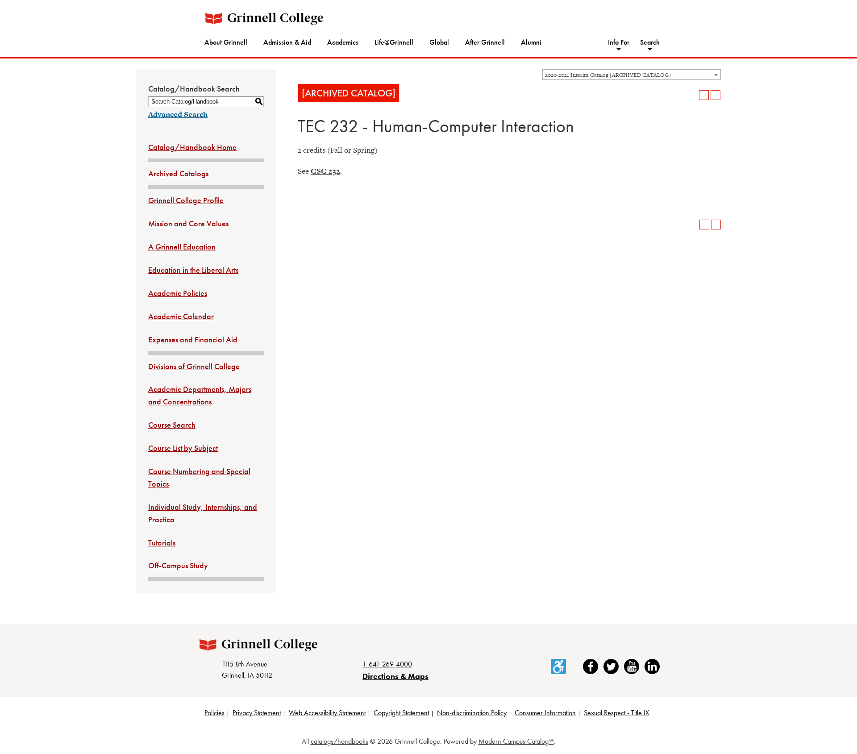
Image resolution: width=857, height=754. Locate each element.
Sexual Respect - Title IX (616, 712)
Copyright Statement (401, 712)
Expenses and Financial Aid (192, 339)
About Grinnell (225, 42)
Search (650, 42)
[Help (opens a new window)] (715, 95)
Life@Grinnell (393, 42)
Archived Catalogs (178, 173)
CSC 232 (325, 171)
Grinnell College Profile (186, 200)
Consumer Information (545, 712)
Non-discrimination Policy (472, 712)
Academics (342, 42)
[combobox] (631, 74)
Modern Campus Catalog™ (516, 741)
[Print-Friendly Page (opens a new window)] (704, 95)
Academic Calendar (181, 316)
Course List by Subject (183, 448)
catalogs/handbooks (339, 741)
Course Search (172, 425)
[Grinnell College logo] (264, 18)
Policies (214, 712)
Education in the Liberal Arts (193, 270)
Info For (618, 42)
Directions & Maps (395, 676)
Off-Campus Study (178, 565)
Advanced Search (178, 114)
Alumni (531, 42)
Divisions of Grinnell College (194, 366)
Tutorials (161, 542)
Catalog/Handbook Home (192, 147)
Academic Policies (177, 293)
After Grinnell (485, 42)
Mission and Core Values (188, 223)
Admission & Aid (287, 42)
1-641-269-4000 (387, 664)
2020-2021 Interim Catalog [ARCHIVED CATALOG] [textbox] (608, 75)
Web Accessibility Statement (327, 712)
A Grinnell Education (182, 247)
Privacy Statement (257, 712)
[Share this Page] (692, 95)
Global (439, 42)
